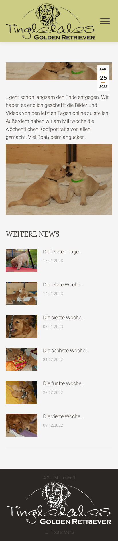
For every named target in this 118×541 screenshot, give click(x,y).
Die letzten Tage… (62, 252)
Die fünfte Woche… (64, 383)
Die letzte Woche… (63, 285)
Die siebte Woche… (64, 317)
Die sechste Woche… (66, 350)
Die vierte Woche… (63, 416)
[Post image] (21, 260)
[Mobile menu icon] (105, 21)
